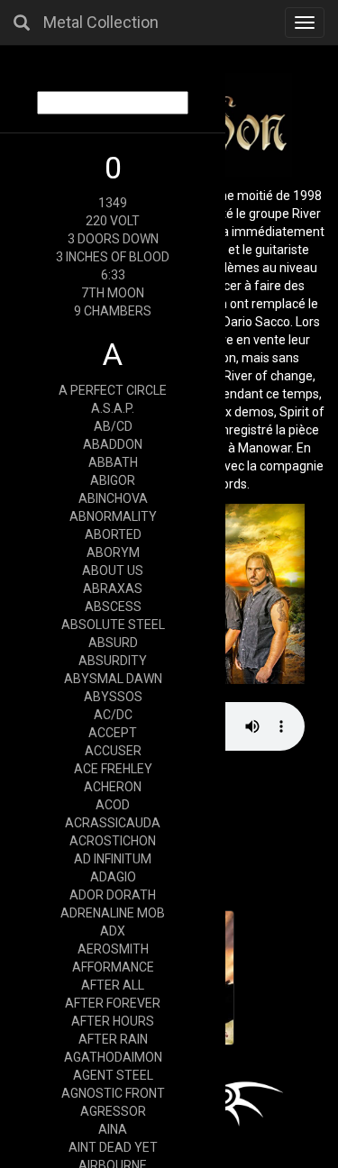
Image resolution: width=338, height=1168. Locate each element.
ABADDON (112, 444)
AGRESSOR (113, 1111)
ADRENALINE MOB (112, 913)
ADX (112, 931)
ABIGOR (112, 480)
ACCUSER (113, 751)
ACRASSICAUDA (112, 823)
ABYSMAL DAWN (113, 678)
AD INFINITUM (112, 859)
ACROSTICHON (112, 841)
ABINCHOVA (113, 498)
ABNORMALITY (113, 516)
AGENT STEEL (113, 1075)
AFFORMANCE (113, 967)
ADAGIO (113, 877)
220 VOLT (113, 221)
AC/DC (113, 714)
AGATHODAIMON (113, 1057)
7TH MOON (112, 293)
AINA (112, 1129)
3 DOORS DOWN (113, 239)
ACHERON (113, 787)
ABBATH (113, 462)
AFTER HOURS (112, 1021)
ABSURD (113, 642)
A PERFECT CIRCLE (113, 390)
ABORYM (113, 552)
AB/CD (113, 426)
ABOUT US (112, 570)
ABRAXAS (112, 588)
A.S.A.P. (112, 408)
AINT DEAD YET (113, 1147)
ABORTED (113, 534)
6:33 (113, 275)
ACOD (113, 805)
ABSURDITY (112, 660)
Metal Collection (101, 22)
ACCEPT (112, 732)
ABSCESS (113, 606)
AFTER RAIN (113, 1039)
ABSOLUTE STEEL (113, 624)
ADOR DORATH (112, 895)
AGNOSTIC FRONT (113, 1093)
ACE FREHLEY (113, 769)
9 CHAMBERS (112, 311)
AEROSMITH (113, 949)
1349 (112, 203)
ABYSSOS (113, 696)
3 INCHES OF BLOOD (112, 257)
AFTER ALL (112, 985)
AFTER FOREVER (112, 1003)
